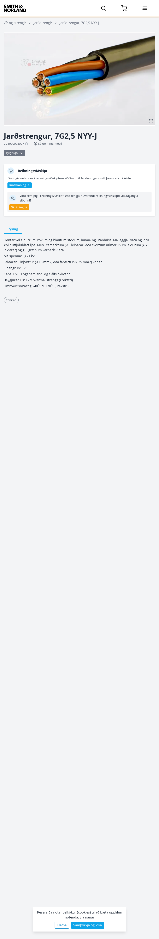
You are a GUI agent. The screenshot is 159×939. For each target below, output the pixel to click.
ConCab (11, 300)
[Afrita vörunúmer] (26, 143)
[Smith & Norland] (15, 8)
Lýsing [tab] (12, 229)
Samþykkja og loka (87, 925)
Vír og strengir (15, 23)
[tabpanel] (79, 263)
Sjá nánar (87, 917)
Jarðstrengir (43, 23)
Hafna (62, 925)
